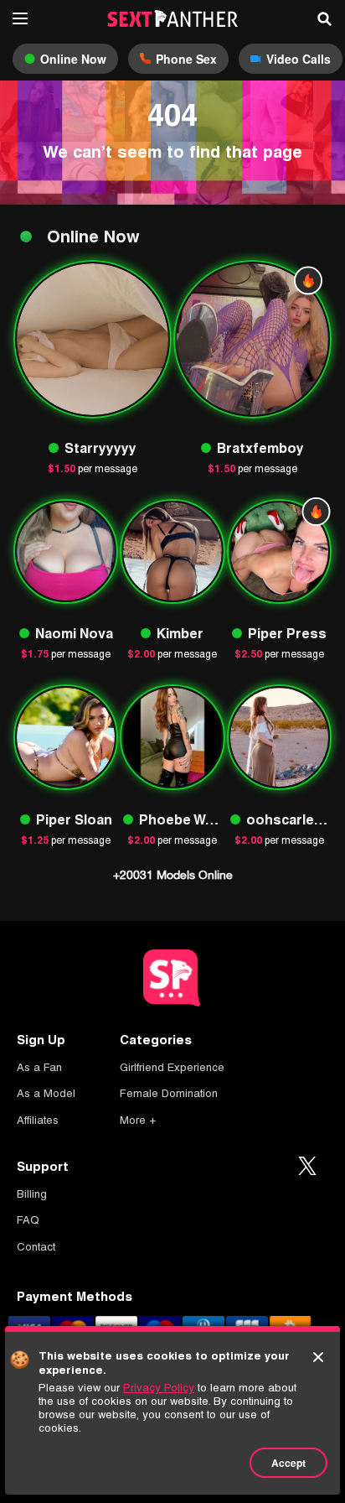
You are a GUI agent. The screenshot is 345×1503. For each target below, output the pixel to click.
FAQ (28, 1220)
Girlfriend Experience (172, 1067)
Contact (36, 1246)
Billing (32, 1194)
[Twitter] (307, 1167)
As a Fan (39, 1067)
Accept (288, 1462)
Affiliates (38, 1120)
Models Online (173, 875)
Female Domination (169, 1093)
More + (138, 1120)
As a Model (46, 1093)
